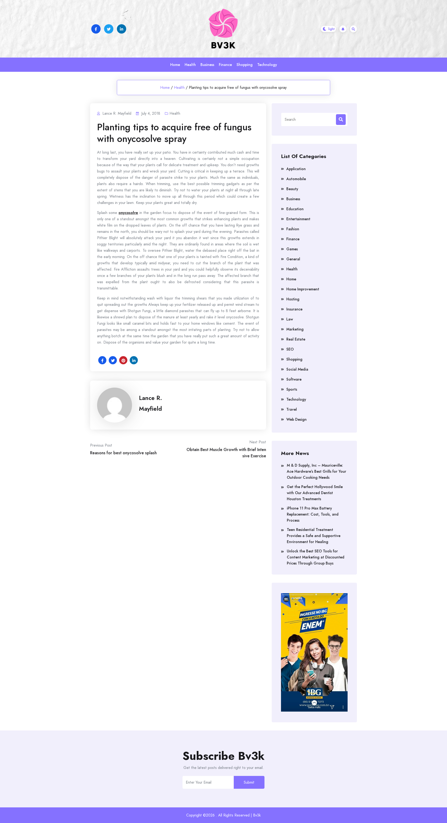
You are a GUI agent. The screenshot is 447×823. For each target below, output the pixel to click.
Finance (225, 64)
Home (175, 64)
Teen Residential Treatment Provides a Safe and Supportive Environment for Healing (313, 535)
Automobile (296, 179)
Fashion (292, 229)
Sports (291, 389)
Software (293, 379)
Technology (267, 64)
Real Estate (295, 339)
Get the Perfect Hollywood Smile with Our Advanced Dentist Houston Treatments (315, 493)
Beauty (292, 189)
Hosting (292, 299)
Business (207, 64)
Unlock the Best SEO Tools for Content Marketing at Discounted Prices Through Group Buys (315, 557)
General (293, 259)
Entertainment (298, 219)
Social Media (297, 369)
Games (292, 249)
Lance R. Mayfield (150, 403)
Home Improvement (302, 289)
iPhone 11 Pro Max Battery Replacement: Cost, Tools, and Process (313, 514)
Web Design (296, 419)
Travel (291, 409)
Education (295, 209)
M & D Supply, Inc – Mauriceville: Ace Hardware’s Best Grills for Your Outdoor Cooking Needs (316, 471)
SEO (290, 349)
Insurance (294, 309)
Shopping (245, 64)
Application (296, 169)
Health (190, 64)
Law (289, 319)
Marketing (295, 329)
